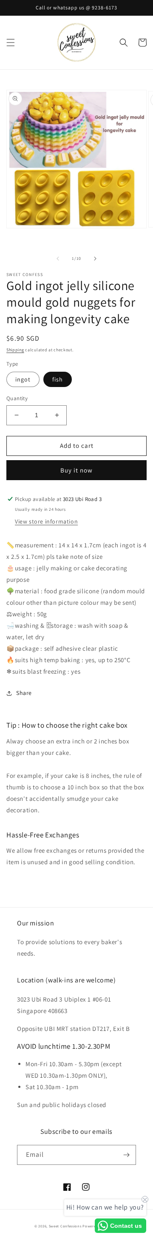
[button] (10, 42)
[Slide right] (95, 258)
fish (57, 379)
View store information (46, 521)
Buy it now (76, 470)
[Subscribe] (126, 1155)
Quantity (17, 398)
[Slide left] (57, 258)
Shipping (15, 350)
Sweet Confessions (65, 1226)
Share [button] (24, 693)
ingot (23, 379)
